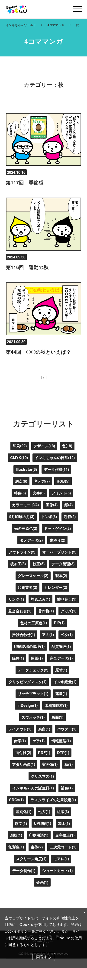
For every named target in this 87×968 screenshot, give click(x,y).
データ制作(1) (23, 870)
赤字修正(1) (64, 835)
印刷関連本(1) (56, 705)
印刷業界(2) (27, 587)
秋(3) (68, 764)
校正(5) (39, 563)
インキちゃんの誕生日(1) (33, 788)
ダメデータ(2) (31, 540)
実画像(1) (50, 764)
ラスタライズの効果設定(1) (53, 799)
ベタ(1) (67, 634)
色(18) (67, 445)
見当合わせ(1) (19, 611)
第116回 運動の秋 (27, 267)
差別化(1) (23, 811)
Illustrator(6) (26, 469)
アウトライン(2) (22, 552)
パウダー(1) (66, 729)
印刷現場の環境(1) (29, 646)
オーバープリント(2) (59, 552)
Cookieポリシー (18, 931)
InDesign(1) (27, 705)
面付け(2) (23, 752)
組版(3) (63, 811)
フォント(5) (61, 493)
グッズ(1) (68, 611)
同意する (43, 956)
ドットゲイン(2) (57, 528)
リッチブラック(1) (33, 693)
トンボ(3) (49, 516)
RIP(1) (59, 622)
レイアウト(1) (19, 729)
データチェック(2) (33, 670)
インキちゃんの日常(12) (55, 457)
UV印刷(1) (42, 823)
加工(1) (64, 823)
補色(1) (67, 788)
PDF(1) (44, 752)
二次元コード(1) (63, 847)
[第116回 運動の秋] (43, 224)
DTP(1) (63, 752)
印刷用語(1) (38, 835)
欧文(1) (21, 823)
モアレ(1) (61, 858)
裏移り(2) (57, 540)
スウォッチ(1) (33, 717)
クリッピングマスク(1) (27, 681)
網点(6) (21, 481)
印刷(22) (20, 445)
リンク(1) (16, 599)
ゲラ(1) (39, 740)
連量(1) (61, 693)
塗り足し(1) (66, 599)
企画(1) (42, 882)
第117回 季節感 (24, 182)
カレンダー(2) (55, 587)
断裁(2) (70, 516)
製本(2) (61, 575)
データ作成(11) (56, 469)
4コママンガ (56, 25)
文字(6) (39, 493)
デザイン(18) (44, 445)
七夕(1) (44, 811)
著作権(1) (46, 611)
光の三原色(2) (25, 528)
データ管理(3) (63, 563)
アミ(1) (48, 634)
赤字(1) (20, 740)
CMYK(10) (19, 457)
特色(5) (20, 493)
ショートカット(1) (57, 870)
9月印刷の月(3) (21, 516)
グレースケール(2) (33, 575)
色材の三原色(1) (33, 622)
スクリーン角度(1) (31, 858)
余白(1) (44, 729)
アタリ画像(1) (23, 764)
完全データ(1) (61, 658)
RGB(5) (63, 481)
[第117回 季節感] (43, 139)
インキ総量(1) (64, 681)
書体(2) (37, 847)
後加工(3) (18, 563)
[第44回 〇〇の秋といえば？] (43, 308)
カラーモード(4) (25, 504)
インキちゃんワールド (21, 25)
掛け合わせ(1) (23, 634)
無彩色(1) (16, 847)
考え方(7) (42, 481)
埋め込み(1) (40, 599)
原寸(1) (61, 670)
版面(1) (57, 717)
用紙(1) (37, 658)
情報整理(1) (61, 740)
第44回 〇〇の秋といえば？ (38, 351)
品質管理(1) (61, 646)
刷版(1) (16, 835)
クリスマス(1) (42, 776)
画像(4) (52, 504)
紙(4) (68, 504)
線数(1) (18, 658)
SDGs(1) (16, 799)
